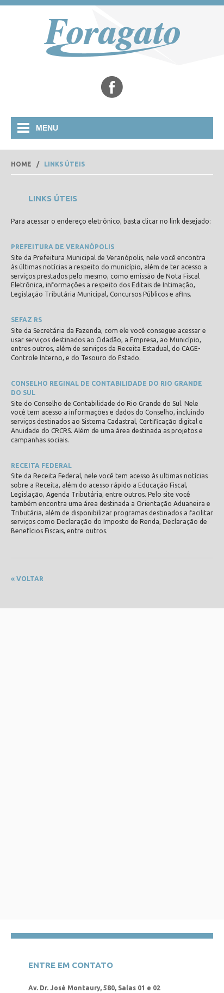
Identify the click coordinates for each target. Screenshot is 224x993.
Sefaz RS (26, 319)
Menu (47, 128)
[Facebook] (112, 87)
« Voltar (27, 578)
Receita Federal (41, 465)
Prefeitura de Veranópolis (62, 246)
